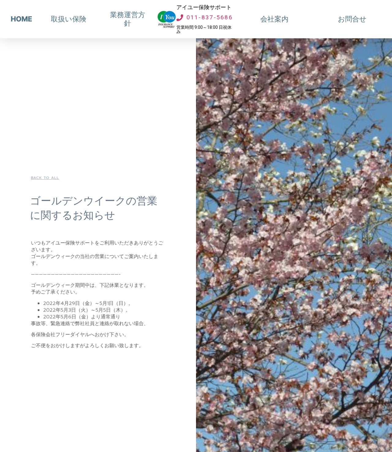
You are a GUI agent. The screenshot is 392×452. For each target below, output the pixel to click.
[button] (45, 178)
